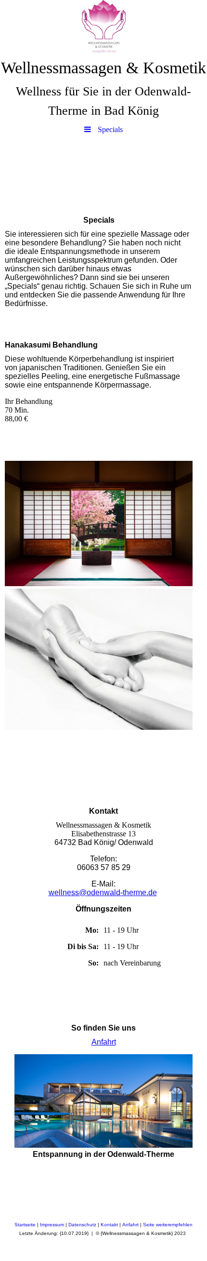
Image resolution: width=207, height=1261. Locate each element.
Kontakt (109, 1224)
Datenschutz (82, 1224)
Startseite (25, 1224)
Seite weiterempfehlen (168, 1224)
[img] (103, 26)
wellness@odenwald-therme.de (103, 892)
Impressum (52, 1224)
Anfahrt (103, 1042)
